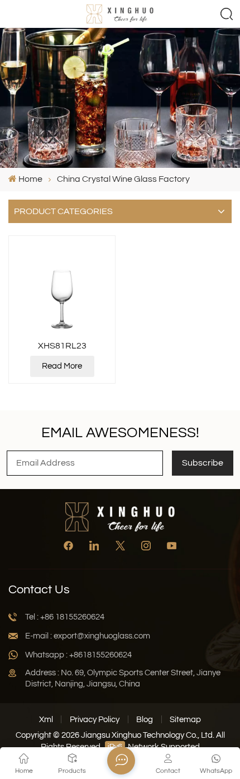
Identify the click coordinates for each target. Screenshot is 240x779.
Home (30, 179)
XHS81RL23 (62, 345)
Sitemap (185, 719)
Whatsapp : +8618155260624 (78, 655)
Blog (144, 719)
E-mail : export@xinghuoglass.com (87, 636)
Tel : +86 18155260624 (64, 617)
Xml (46, 719)
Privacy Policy (94, 719)
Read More (62, 366)
